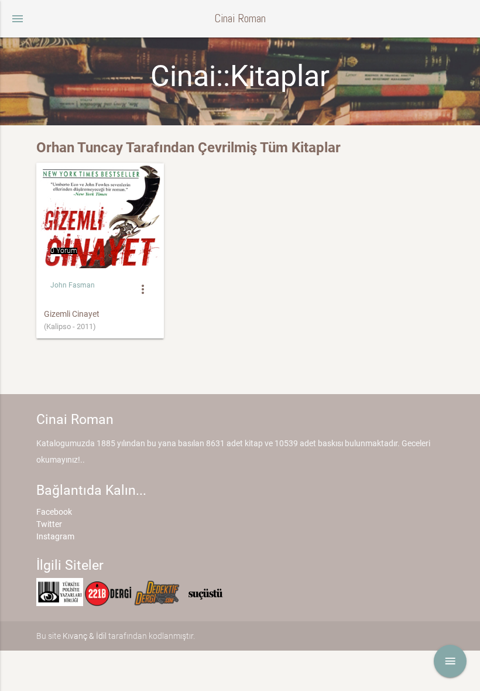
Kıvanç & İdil (85, 636)
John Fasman (72, 285)
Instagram (55, 536)
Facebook (54, 511)
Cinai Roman (240, 18)
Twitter (49, 524)
